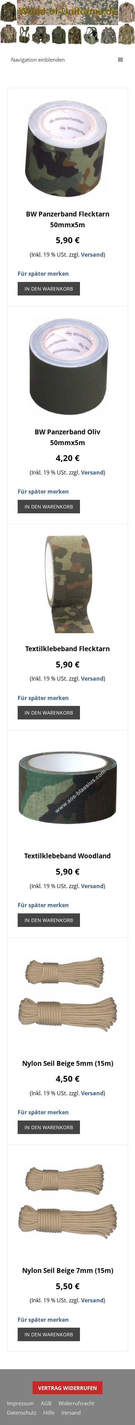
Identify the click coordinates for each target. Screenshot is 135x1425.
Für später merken (43, 273)
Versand (92, 254)
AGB (46, 1403)
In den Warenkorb (49, 288)
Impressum (20, 1403)
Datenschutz (21, 1412)
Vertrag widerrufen (67, 1387)
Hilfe (48, 1412)
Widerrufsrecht (76, 1403)
